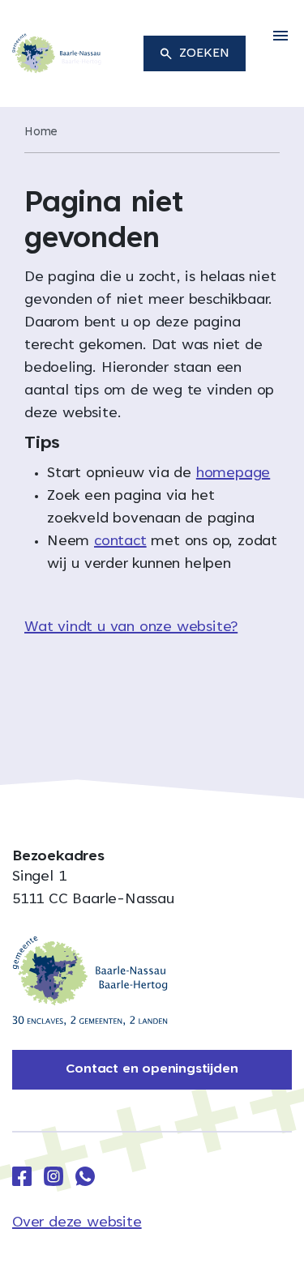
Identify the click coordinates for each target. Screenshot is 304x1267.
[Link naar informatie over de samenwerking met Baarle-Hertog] (90, 981)
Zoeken (204, 53)
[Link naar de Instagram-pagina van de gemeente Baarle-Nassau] (53, 1176)
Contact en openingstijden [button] (152, 1069)
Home (41, 132)
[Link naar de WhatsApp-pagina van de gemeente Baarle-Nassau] (85, 1176)
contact (120, 542)
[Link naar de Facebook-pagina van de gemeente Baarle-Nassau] (22, 1176)
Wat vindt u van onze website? (131, 628)
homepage (233, 474)
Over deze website (77, 1223)
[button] (280, 36)
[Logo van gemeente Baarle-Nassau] (56, 54)
